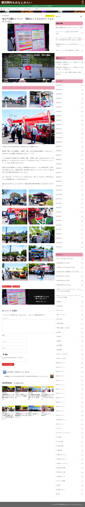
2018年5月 (59, 164)
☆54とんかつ (59, 310)
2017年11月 (59, 190)
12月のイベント (60, 415)
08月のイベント (60, 397)
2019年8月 (59, 98)
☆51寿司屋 (59, 306)
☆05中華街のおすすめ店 (63, 280)
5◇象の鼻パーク (60, 476)
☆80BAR (58, 341)
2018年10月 (59, 142)
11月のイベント (60, 411)
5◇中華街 (58, 437)
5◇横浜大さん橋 (60, 472)
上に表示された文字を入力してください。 (13, 357)
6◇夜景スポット (60, 489)
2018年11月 (59, 137)
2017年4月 (59, 220)
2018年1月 (59, 181)
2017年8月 (59, 203)
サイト (4, 348)
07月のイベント (60, 393)
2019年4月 (59, 115)
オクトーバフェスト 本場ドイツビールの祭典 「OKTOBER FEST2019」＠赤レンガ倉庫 (68, 39)
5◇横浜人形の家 (60, 467)
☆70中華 (58, 336)
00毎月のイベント (61, 362)
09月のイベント (60, 402)
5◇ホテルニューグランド (63, 432)
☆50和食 (58, 301)
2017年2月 (59, 229)
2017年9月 (59, 199)
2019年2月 (59, 124)
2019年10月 (59, 89)
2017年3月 (59, 225)
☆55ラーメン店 (60, 314)
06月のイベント (60, 389)
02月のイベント (60, 371)
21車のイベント (60, 424)
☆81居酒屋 (59, 345)
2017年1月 (59, 234)
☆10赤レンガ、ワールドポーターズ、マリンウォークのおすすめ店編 (68, 290)
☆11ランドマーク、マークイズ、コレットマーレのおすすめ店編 (68, 296)
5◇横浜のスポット (61, 459)
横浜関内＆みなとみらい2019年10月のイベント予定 (68, 45)
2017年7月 (59, 207)
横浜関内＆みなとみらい (16, 2)
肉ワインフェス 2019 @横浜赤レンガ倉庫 (67, 50)
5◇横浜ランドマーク (62, 463)
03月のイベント (60, 376)
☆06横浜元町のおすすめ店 (63, 285)
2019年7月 (59, 102)
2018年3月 (59, 172)
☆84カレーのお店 (61, 358)
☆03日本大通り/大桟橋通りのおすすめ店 (67, 271)
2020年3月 (59, 85)
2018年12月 (59, 133)
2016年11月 (59, 242)
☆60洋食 (58, 332)
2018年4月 (59, 168)
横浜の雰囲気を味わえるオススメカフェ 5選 (68, 27)
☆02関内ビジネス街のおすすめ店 (65, 267)
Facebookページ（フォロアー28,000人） (43, 6)
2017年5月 (59, 216)
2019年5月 (59, 111)
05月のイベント (7, 286)
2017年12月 (59, 185)
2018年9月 (59, 146)
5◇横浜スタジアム (61, 454)
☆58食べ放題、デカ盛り (63, 328)
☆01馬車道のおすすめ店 (63, 263)
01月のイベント (60, 367)
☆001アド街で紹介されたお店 (64, 258)
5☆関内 (58, 485)
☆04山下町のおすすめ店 (63, 276)
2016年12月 (59, 238)
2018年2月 (59, 177)
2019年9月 (59, 94)
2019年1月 (59, 129)
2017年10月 (59, 194)
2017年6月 (59, 212)
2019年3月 (59, 120)
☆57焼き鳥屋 (59, 323)
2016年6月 (59, 247)
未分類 (58, 494)
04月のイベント (60, 380)
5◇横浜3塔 (59, 450)
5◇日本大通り (60, 446)
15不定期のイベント (61, 419)
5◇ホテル (58, 428)
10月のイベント (60, 406)
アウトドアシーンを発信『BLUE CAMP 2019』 (67, 32)
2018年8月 (59, 150)
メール (4, 341)
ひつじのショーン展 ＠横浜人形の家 (66, 72)
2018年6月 (59, 159)
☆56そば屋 (59, 319)
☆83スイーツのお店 (61, 354)
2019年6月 (59, 107)
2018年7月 (59, 155)
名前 (3, 335)
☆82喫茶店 (59, 349)
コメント (4, 318)
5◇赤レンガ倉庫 (60, 481)
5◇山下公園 (16, 286)
